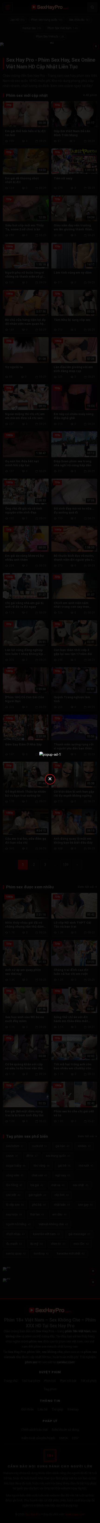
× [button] (50, 779)
